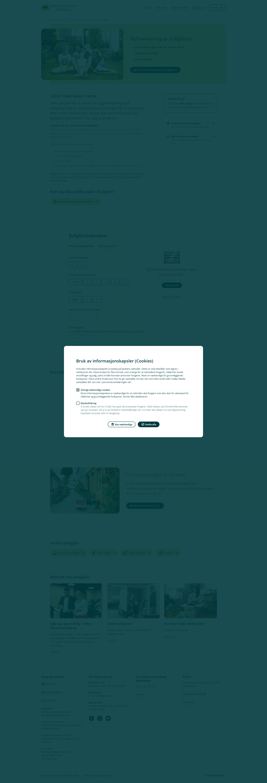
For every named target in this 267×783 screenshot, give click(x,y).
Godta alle (150, 424)
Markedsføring (88, 403)
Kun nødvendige (123, 424)
